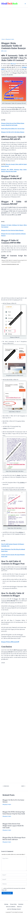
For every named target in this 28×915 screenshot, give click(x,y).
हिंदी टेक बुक (13, 63)
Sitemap (6, 904)
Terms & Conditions (10, 906)
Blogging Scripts (10, 39)
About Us (19, 906)
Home (3, 39)
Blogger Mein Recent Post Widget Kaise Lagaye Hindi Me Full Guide (13, 825)
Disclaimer (20, 904)
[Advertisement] (14, 24)
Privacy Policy (13, 904)
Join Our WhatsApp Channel (14, 909)
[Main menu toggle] (25, 3)
